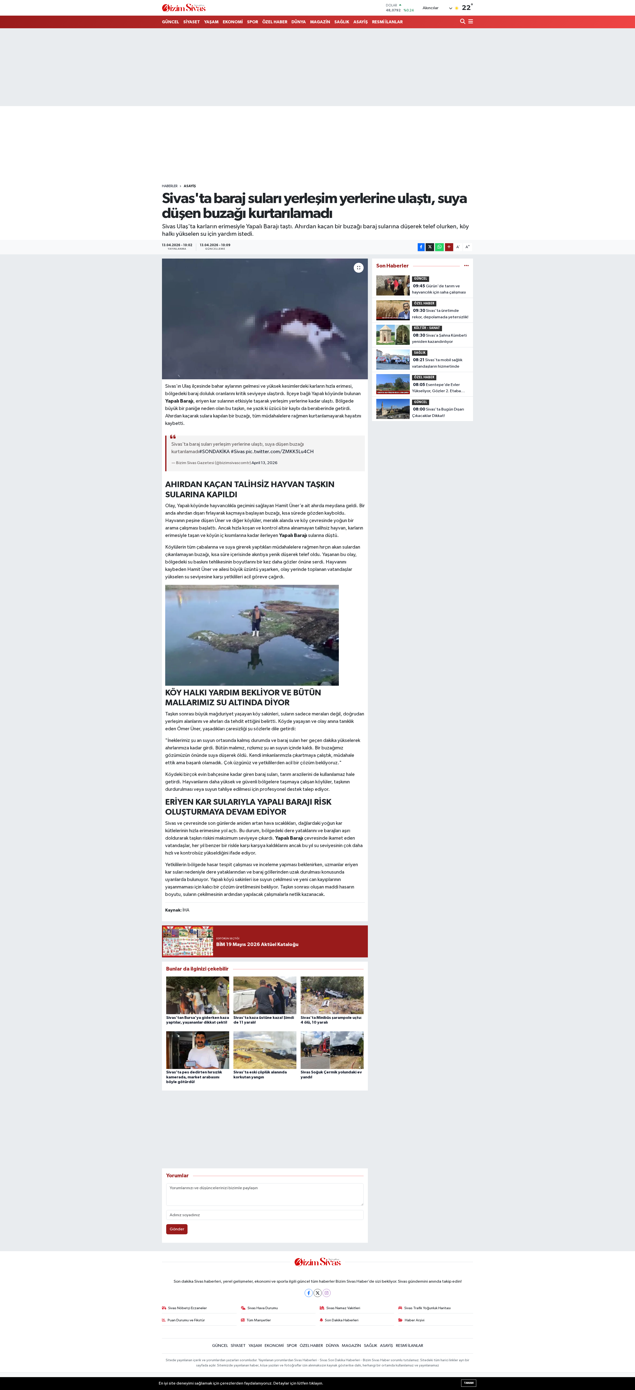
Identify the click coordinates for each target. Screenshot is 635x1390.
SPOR (252, 22)
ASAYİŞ (360, 22)
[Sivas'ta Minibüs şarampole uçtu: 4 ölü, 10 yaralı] (332, 995)
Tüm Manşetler (259, 1320)
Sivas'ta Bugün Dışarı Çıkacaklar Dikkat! (438, 412)
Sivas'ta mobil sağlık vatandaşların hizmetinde (437, 363)
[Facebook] (309, 1293)
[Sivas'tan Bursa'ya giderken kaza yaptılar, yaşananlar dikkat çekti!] (197, 995)
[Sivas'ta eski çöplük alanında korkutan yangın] (264, 1050)
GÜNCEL (170, 22)
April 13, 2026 (264, 463)
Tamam (469, 1383)
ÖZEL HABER (274, 22)
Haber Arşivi (414, 1320)
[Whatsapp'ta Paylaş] (439, 247)
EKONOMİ (233, 22)
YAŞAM (211, 22)
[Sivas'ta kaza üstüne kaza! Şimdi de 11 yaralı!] (264, 995)
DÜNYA (298, 22)
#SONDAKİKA (214, 451)
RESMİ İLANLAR (387, 22)
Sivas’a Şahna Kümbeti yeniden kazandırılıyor (439, 338)
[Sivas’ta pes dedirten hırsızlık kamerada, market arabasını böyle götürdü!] (197, 1050)
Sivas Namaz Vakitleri (343, 1308)
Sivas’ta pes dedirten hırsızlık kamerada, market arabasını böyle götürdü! (194, 1077)
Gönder (177, 1229)
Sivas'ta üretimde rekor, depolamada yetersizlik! (440, 313)
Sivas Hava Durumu (263, 1308)
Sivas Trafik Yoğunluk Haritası (427, 1308)
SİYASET (191, 22)
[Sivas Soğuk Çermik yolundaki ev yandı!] (332, 1050)
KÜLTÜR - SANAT (427, 328)
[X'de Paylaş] (430, 247)
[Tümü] (466, 266)
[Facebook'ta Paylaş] (421, 247)
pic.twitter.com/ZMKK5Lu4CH (280, 451)
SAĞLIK (341, 22)
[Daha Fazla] (449, 247)
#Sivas (238, 451)
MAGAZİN (320, 22)
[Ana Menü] (469, 22)
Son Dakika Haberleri (341, 1320)
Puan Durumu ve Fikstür (186, 1320)
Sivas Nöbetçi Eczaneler (187, 1308)
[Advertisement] (317, 67)
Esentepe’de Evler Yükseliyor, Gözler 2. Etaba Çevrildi (436, 388)
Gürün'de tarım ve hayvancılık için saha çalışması (439, 289)
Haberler (170, 186)
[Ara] (463, 22)
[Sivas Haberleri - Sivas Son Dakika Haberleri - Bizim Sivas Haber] (184, 8)
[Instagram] (326, 1293)
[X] (318, 1293)
